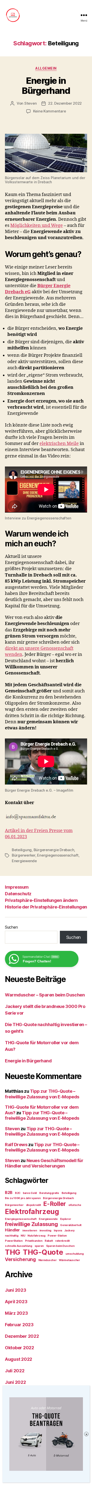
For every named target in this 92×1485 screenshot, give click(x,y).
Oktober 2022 (19, 1347)
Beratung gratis (49, 1193)
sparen (39, 1246)
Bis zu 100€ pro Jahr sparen (23, 1198)
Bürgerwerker (23, 855)
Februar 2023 (19, 1324)
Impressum (17, 887)
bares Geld (30, 1193)
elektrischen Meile (59, 443)
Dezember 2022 (22, 1336)
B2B (9, 1192)
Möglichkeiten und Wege (36, 225)
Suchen (11, 927)
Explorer (65, 1219)
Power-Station (57, 1235)
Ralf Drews (16, 1144)
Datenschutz (18, 893)
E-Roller (54, 1203)
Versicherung (20, 1259)
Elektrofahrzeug (32, 1211)
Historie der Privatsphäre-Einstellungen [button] (46, 906)
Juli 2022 (15, 1370)
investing (45, 1230)
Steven (30, 103)
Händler (12, 1230)
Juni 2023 (15, 1290)
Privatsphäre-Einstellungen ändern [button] (41, 900)
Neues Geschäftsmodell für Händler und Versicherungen (44, 1163)
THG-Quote (43, 1252)
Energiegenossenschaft (58, 855)
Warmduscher (47, 1260)
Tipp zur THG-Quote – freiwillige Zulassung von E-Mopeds (42, 1094)
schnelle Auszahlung (18, 1246)
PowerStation (14, 1240)
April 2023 (16, 1301)
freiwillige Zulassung (31, 1224)
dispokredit (33, 1205)
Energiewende (24, 861)
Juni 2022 (15, 1382)
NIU (23, 1235)
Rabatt (49, 1240)
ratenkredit (62, 1240)
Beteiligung (22, 849)
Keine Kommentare (49, 111)
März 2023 (16, 1313)
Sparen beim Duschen (60, 1246)
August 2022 (18, 1359)
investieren (29, 1230)
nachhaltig (11, 1235)
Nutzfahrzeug (36, 1235)
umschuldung (74, 1253)
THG (12, 1252)
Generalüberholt (70, 1225)
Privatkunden (33, 1240)
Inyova (58, 1230)
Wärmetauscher (69, 1260)
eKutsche (74, 1205)
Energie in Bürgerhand (46, 85)
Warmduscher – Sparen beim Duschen (45, 994)
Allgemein (46, 68)
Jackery (69, 1230)
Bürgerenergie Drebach (54, 849)
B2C (17, 1193)
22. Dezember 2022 (65, 103)
